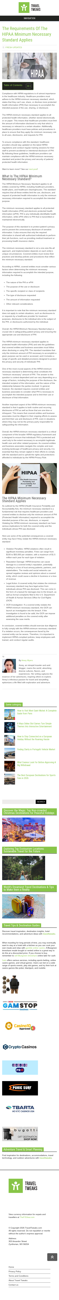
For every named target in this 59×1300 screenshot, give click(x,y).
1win (4, 960)
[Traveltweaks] (29, 12)
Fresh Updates (13, 47)
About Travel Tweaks (18, 1280)
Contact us (13, 1285)
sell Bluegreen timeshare (25, 955)
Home (11, 1267)
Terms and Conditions (18, 1276)
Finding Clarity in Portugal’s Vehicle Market (36, 749)
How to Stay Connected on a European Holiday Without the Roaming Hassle (34, 738)
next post (33, 169)
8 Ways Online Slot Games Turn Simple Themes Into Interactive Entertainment (34, 725)
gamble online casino (35, 948)
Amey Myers (27, 660)
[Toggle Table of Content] (27, 86)
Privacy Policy (15, 1271)
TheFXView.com (27, 1217)
